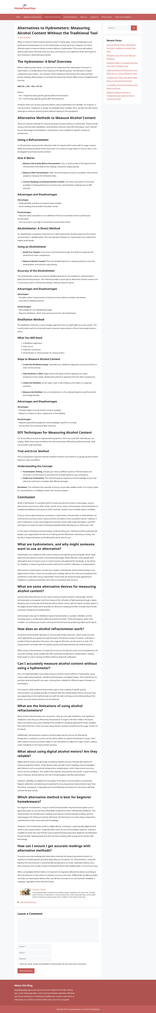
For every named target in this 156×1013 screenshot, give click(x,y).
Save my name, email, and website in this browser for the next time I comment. (53, 964)
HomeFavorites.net (22, 990)
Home (18, 17)
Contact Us (94, 17)
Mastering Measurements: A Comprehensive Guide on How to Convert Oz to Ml (121, 95)
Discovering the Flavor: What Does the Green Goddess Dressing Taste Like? (121, 48)
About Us (83, 17)
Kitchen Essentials (70, 17)
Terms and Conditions (123, 17)
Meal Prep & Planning (52, 17)
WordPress (96, 1009)
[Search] (134, 28)
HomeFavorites (75, 1009)
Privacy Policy (107, 17)
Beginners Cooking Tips (32, 17)
